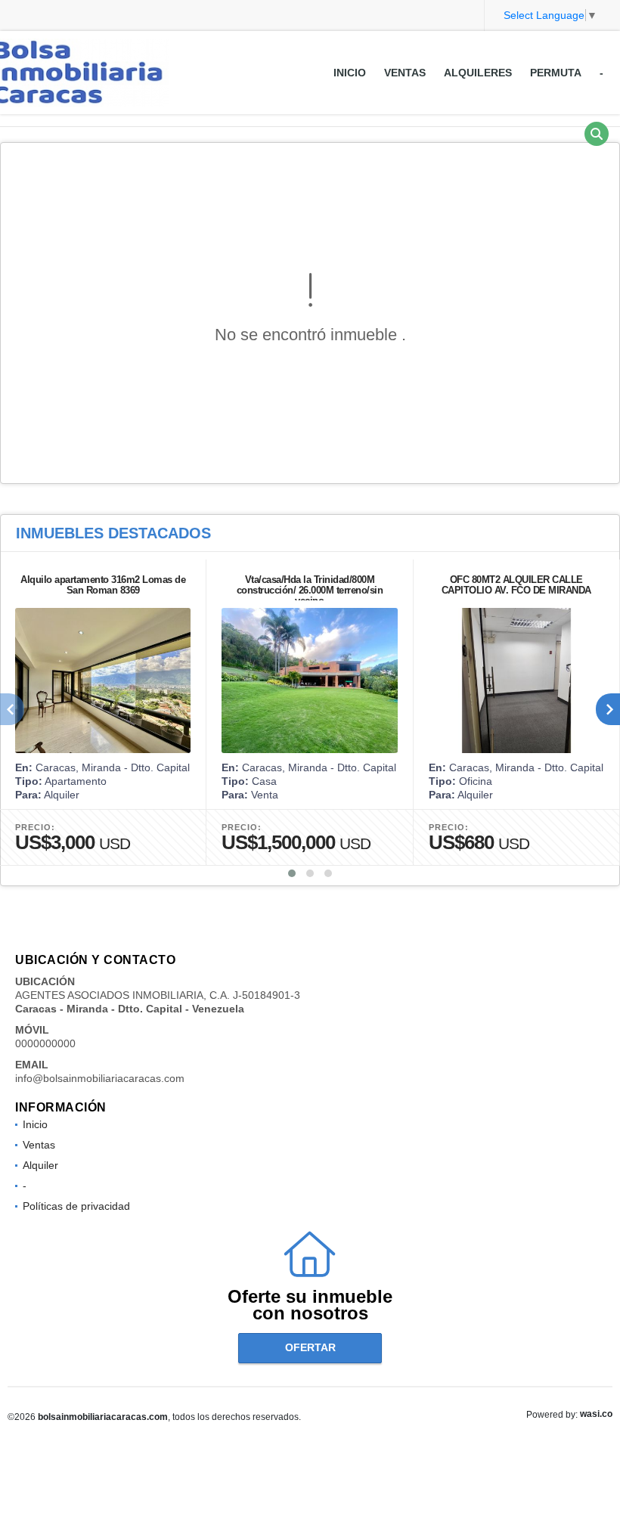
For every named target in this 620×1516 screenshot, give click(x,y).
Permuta (555, 73)
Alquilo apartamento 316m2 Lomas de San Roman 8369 (102, 585)
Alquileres (478, 73)
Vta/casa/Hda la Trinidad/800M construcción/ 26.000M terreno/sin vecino (310, 590)
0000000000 (45, 1043)
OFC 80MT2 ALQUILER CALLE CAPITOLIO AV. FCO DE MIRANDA (516, 585)
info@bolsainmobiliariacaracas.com (99, 1078)
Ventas (405, 73)
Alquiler (40, 1165)
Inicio (349, 73)
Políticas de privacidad (76, 1206)
